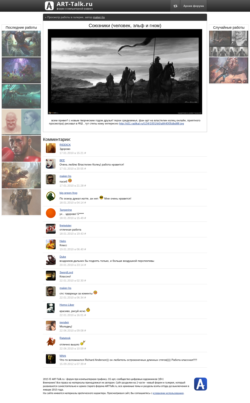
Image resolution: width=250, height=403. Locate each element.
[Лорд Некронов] (21, 107)
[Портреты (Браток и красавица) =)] (21, 134)
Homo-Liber (67, 304)
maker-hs (99, 17)
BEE (62, 160)
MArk (63, 355)
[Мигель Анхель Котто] (21, 160)
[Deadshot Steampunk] (21, 214)
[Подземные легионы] (21, 187)
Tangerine (66, 209)
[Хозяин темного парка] (21, 82)
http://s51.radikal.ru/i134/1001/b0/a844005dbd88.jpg (151, 123)
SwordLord (66, 272)
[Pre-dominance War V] (228, 82)
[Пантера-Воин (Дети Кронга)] (21, 55)
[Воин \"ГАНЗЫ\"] (228, 55)
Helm (63, 241)
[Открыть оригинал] (125, 113)
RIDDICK (65, 144)
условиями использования (168, 393)
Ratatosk (65, 338)
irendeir (64, 322)
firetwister (65, 225)
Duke (63, 256)
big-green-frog (68, 192)
